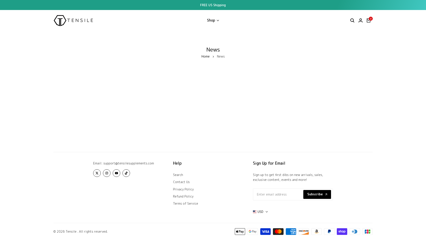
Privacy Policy (183, 189)
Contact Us (181, 182)
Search (178, 175)
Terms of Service (185, 203)
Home (205, 56)
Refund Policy (183, 196)
